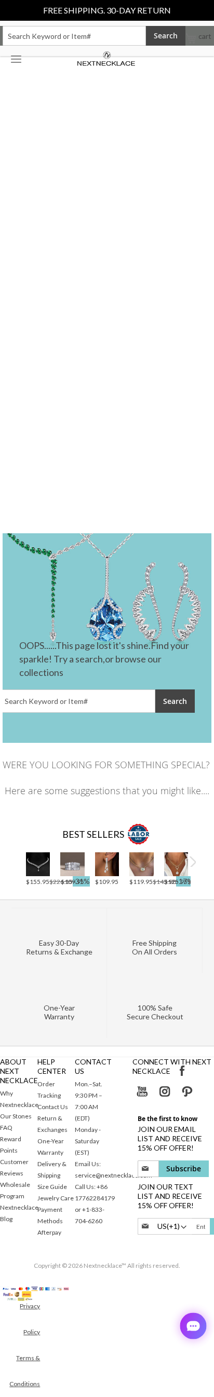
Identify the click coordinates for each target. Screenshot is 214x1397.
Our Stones (16, 1116)
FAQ (6, 1127)
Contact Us (52, 1107)
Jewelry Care (55, 1198)
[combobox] (74, 36)
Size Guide (52, 1187)
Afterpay (49, 1232)
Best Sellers (93, 834)
